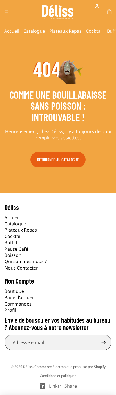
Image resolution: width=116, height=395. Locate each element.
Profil (10, 310)
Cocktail (94, 31)
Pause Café (16, 249)
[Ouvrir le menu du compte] (97, 6)
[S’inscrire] (103, 342)
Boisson (13, 255)
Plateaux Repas (65, 31)
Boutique (14, 291)
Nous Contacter (21, 268)
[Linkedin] (42, 386)
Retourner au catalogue (58, 159)
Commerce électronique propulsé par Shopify (70, 366)
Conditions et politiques (58, 375)
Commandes (18, 304)
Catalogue (34, 31)
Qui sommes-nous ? (26, 261)
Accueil (11, 31)
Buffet (11, 242)
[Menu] (6, 11)
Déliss (28, 366)
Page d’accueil (19, 297)
